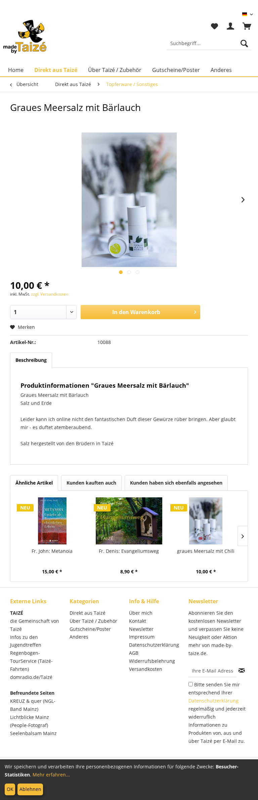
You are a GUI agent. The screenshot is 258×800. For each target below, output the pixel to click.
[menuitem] (209, 43)
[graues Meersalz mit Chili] (206, 520)
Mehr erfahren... (51, 774)
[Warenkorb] (247, 26)
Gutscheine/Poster (90, 629)
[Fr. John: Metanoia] (52, 520)
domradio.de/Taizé (31, 677)
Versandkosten (145, 669)
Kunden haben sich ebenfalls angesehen (176, 483)
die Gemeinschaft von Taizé (34, 625)
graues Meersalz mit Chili (205, 551)
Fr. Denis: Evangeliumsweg (129, 551)
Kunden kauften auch (91, 483)
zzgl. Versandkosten (49, 294)
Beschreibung (31, 360)
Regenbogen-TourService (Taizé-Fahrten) (31, 661)
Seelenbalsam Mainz (33, 733)
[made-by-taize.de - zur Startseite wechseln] (24, 36)
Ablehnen (30, 789)
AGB (133, 653)
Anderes (79, 637)
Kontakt (137, 621)
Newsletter (141, 629)
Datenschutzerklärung (154, 645)
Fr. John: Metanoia (52, 551)
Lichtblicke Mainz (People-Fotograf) (29, 721)
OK (10, 789)
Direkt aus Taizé (87, 613)
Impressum (142, 637)
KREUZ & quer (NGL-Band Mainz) (32, 705)
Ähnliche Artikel (34, 483)
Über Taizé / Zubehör (93, 621)
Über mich (141, 613)
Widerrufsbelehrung (152, 661)
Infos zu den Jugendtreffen (25, 641)
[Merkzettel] (214, 26)
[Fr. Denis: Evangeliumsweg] (129, 520)
